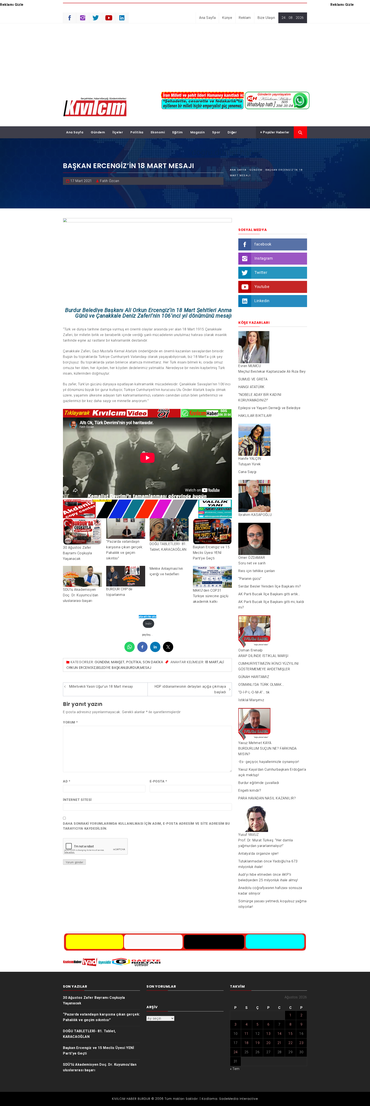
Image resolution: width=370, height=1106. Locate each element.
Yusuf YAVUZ (248, 835)
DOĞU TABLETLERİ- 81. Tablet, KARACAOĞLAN (89, 1034)
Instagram (263, 258)
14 (280, 1034)
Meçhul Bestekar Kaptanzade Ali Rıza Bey (272, 371)
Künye (227, 18)
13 (268, 1034)
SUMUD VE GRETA (252, 379)
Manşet (118, 662)
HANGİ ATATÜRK (251, 387)
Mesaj (145, 667)
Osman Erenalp (250, 650)
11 (247, 1034)
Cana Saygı (247, 472)
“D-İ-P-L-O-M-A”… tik (254, 692)
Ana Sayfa (207, 18)
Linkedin (262, 300)
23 (301, 1043)
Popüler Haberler (275, 132)
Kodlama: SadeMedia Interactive (230, 1099)
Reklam (245, 18)
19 (257, 1043)
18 (247, 1043)
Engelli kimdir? (249, 790)
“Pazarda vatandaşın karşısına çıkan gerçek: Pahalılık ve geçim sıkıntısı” (101, 1017)
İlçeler (117, 132)
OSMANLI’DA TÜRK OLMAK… (261, 685)
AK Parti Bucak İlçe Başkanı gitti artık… (269, 594)
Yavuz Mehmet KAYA (254, 743)
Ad (66, 781)
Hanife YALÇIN (249, 459)
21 (280, 1043)
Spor (216, 132)
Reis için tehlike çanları (256, 571)
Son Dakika (153, 662)
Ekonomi (158, 132)
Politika (136, 132)
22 (290, 1043)
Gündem (98, 132)
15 (290, 1034)
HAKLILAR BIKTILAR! (255, 416)
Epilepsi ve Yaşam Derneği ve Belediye (269, 408)
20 (268, 1043)
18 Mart (212, 662)
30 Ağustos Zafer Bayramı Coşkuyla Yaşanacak (77, 553)
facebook (263, 244)
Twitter (260, 272)
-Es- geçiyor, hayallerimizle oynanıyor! (268, 762)
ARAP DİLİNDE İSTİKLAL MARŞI (263, 656)
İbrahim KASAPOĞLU (255, 515)
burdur (133, 667)
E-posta (158, 781)
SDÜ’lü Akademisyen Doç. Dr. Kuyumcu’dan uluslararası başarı (80, 595)
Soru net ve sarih (252, 563)
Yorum (70, 722)
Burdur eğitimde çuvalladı (258, 783)
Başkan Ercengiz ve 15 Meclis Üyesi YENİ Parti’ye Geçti (211, 552)
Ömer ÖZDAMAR (251, 558)
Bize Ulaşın (266, 18)
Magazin (197, 132)
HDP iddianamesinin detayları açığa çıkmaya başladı (190, 689)
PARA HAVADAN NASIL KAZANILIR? (267, 798)
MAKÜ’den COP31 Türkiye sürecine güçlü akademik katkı (210, 596)
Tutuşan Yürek (249, 464)
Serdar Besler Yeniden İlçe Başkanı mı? (269, 586)
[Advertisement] (185, 56)
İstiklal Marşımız (251, 700)
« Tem (235, 1069)
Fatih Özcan (109, 181)
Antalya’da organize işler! (258, 853)
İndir (148, 623)
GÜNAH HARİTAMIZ (253, 677)
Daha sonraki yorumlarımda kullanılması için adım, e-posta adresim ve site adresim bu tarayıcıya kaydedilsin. (146, 826)
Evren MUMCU (249, 366)
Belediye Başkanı (111, 667)
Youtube (261, 286)
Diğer (232, 132)
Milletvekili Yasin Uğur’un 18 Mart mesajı (101, 686)
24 (236, 1052)
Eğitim (177, 132)
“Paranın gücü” (249, 579)
